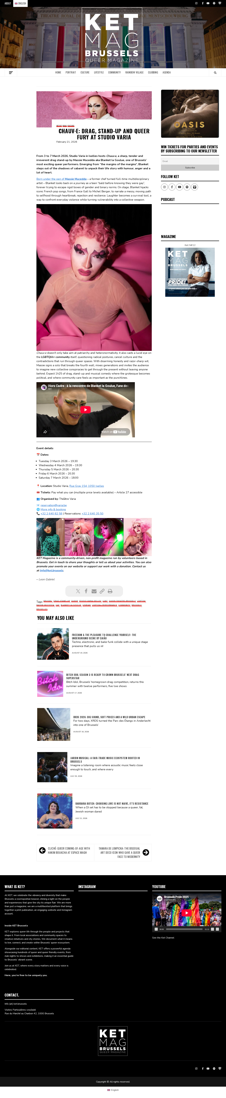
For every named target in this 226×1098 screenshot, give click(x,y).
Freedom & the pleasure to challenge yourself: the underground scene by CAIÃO (104, 636)
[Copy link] (102, 591)
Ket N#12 (190, 245)
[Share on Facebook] (86, 591)
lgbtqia (141, 601)
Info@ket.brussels (51, 570)
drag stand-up (62, 601)
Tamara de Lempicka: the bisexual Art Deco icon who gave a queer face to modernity (119, 852)
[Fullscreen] (217, 929)
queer (74, 601)
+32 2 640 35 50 (92, 513)
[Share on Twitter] (78, 591)
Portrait (71, 72)
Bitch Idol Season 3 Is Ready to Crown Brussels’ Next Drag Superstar (102, 676)
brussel (48, 601)
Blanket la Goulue (71, 605)
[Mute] (212, 929)
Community (114, 72)
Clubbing (153, 72)
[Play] (156, 929)
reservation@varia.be (54, 505)
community (124, 605)
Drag (65, 126)
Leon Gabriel (46, 579)
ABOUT (8, 3)
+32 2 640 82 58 (51, 513)
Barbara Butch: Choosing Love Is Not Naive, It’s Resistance (111, 803)
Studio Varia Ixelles (90, 601)
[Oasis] (190, 114)
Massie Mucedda (45, 605)
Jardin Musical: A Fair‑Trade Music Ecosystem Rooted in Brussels (105, 759)
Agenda (167, 72)
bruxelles (42, 609)
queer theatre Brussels (122, 601)
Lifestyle (99, 72)
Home (58, 72)
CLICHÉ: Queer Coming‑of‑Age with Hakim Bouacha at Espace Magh (69, 850)
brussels (137, 605)
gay (58, 605)
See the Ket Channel (163, 937)
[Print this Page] (110, 591)
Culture (85, 72)
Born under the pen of (61, 179)
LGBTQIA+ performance (104, 605)
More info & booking (53, 509)
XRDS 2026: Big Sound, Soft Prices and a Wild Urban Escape (109, 717)
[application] (186, 912)
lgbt (105, 601)
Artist (59, 126)
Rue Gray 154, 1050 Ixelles (86, 486)
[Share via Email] (94, 591)
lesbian (87, 605)
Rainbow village (134, 72)
